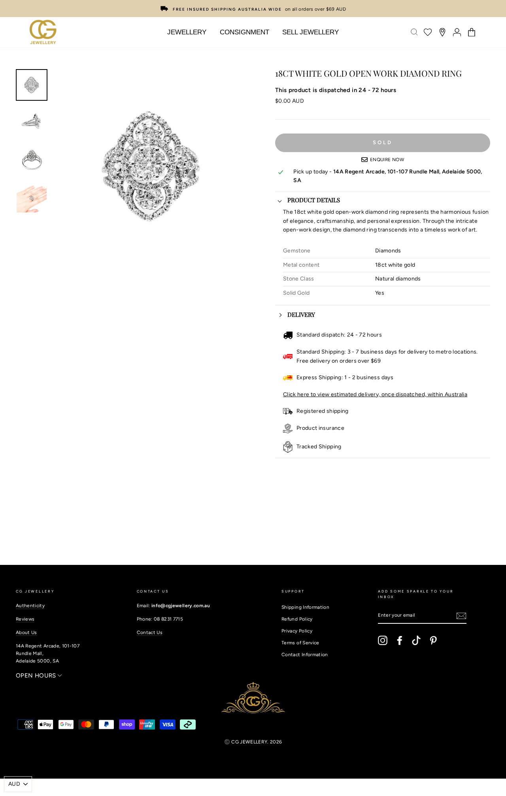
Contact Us (150, 632)
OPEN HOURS (37, 675)
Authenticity (30, 605)
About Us (26, 632)
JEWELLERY (186, 32)
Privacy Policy (296, 631)
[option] (253, 8)
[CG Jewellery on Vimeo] (416, 640)
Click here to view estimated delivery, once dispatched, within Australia (375, 394)
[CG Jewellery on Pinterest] (433, 640)
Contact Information (304, 654)
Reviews (25, 619)
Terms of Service (300, 642)
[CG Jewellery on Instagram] (382, 640)
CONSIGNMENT (244, 32)
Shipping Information (305, 607)
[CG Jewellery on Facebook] (399, 640)
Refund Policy (297, 619)
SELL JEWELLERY (310, 32)
